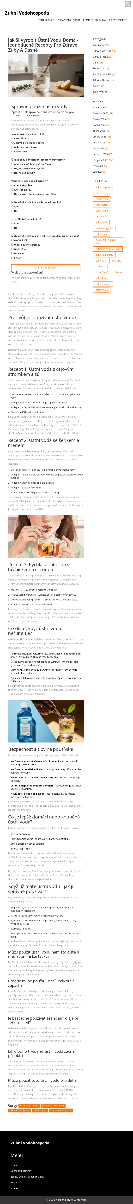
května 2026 (101, 124)
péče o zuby (40, 1110)
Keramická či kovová (94, 20)
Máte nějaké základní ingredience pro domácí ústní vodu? (45, 235)
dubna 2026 (101, 130)
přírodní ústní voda (20, 1110)
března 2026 (102, 136)
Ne (15, 210)
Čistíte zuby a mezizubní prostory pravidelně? (38, 159)
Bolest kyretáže (118, 20)
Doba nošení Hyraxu (69, 20)
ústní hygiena (103, 204)
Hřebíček (19, 253)
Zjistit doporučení (45, 267)
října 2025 (100, 165)
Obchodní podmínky (21, 1170)
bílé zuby (116, 260)
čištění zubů (102, 272)
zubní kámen (102, 210)
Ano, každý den (23, 185)
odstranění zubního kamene (106, 241)
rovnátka (100, 266)
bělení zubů (102, 198)
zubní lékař (101, 234)
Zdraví (98, 62)
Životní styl (101, 68)
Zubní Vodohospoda (27, 13)
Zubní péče (101, 45)
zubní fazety (102, 278)
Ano (16, 206)
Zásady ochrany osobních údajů (27, 1176)
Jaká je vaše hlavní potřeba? (27, 134)
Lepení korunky (46, 20)
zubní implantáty (104, 254)
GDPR (14, 1182)
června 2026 (101, 119)
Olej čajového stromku (27, 244)
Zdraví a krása (102, 56)
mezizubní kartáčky (61, 1110)
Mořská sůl (20, 240)
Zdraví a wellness (104, 50)
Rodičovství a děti (104, 74)
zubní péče (101, 222)
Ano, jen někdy (22, 189)
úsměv (118, 272)
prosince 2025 (102, 154)
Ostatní (98, 85)
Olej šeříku (20, 249)
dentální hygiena (104, 228)
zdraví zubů (102, 289)
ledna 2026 (101, 148)
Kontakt (15, 1188)
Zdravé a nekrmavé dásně (29, 142)
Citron (17, 257)
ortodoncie (101, 216)
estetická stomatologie (108, 248)
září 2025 (99, 171)
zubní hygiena (102, 91)
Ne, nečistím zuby (24, 172)
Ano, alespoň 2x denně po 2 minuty (34, 164)
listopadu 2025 (103, 160)
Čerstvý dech (21, 138)
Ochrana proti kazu (25, 147)
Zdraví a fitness (103, 80)
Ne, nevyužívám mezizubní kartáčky (35, 194)
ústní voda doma (29, 1105)
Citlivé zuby (21, 151)
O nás (14, 1165)
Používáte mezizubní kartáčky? (29, 180)
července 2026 (103, 113)
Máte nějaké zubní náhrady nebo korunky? (36, 202)
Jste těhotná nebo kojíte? (26, 219)
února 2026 (101, 142)
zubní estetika (103, 284)
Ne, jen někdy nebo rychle (29, 168)
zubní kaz (101, 260)
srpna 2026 (101, 107)
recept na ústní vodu (53, 1105)
